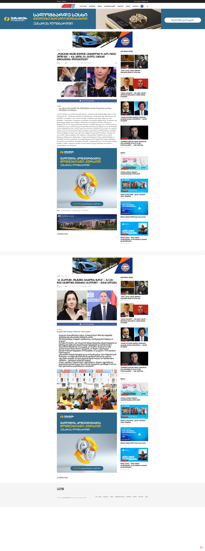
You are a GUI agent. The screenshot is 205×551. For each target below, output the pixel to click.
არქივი (146, 496)
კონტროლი (120, 6)
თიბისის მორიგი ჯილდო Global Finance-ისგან (133, 217)
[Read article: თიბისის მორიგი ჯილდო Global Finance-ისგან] (134, 208)
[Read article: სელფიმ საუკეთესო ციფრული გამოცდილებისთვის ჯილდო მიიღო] (134, 163)
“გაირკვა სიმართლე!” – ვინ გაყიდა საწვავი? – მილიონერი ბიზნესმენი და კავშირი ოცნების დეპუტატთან (134, 94)
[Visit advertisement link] (102, 41)
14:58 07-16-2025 (74, 286)
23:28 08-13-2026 (125, 123)
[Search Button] (147, 6)
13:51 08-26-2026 (125, 243)
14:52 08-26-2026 (125, 219)
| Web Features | (66, 497)
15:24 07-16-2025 (74, 62)
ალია (66, 62)
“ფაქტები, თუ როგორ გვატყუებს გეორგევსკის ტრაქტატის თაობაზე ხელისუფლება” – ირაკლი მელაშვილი (134, 119)
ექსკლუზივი (92, 6)
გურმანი (128, 6)
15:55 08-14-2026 (125, 98)
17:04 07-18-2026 (125, 147)
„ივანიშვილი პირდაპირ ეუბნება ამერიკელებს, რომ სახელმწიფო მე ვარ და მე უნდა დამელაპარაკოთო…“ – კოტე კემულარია (134, 143)
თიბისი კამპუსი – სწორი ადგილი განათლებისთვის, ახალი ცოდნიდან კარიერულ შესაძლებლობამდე (134, 239)
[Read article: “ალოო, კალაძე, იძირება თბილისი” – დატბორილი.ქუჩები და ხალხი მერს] (134, 62)
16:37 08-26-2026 (125, 198)
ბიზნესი (100, 6)
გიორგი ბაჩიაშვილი (66, 210)
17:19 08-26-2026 (125, 176)
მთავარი (58, 50)
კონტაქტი (64, 1)
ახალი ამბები (83, 6)
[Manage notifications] (201, 547)
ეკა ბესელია (85, 210)
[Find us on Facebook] (142, 6)
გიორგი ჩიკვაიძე (77, 210)
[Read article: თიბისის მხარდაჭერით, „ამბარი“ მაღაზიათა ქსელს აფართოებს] (134, 186)
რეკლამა (59, 1)
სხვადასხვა (135, 6)
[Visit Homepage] (68, 6)
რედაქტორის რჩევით (109, 6)
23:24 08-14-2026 (125, 74)
